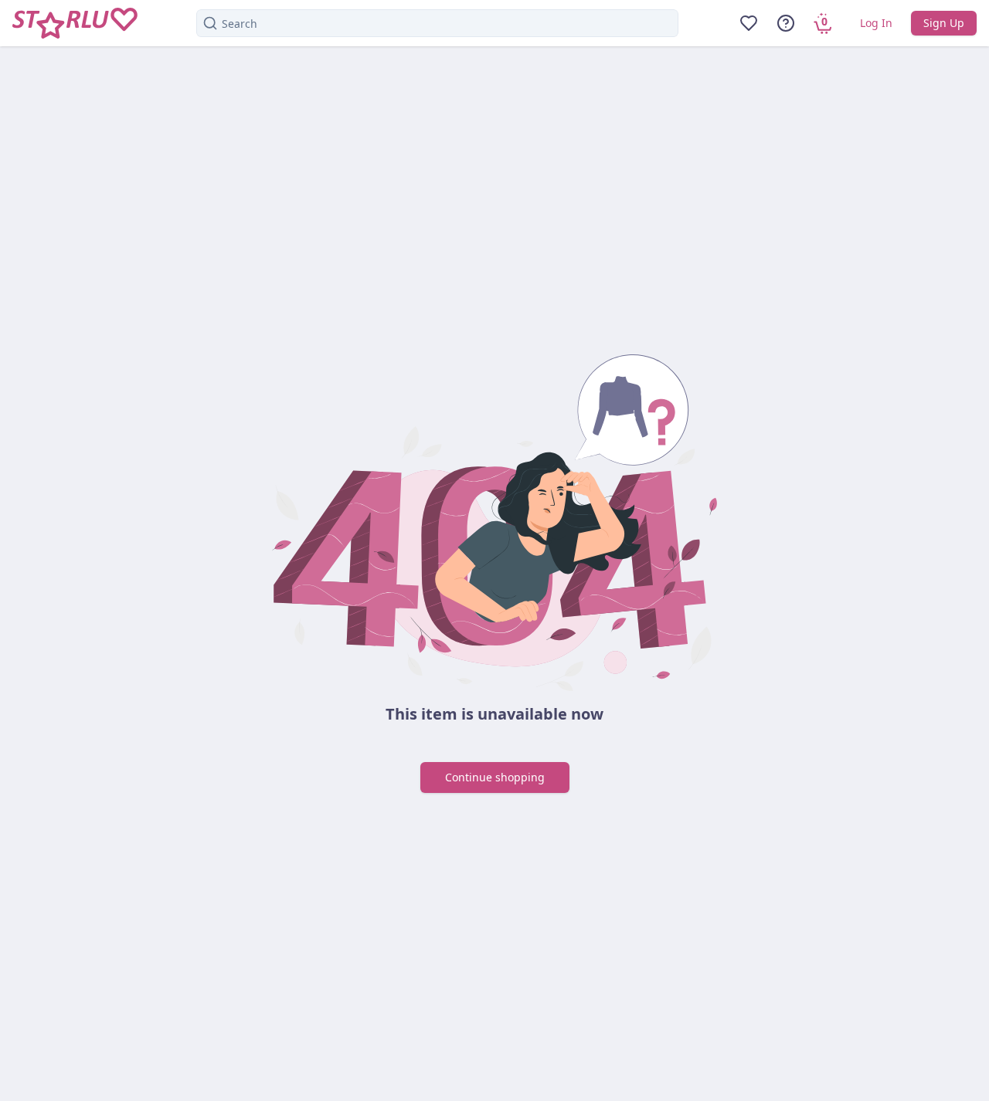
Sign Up (943, 22)
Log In (876, 22)
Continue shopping (495, 777)
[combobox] (437, 23)
